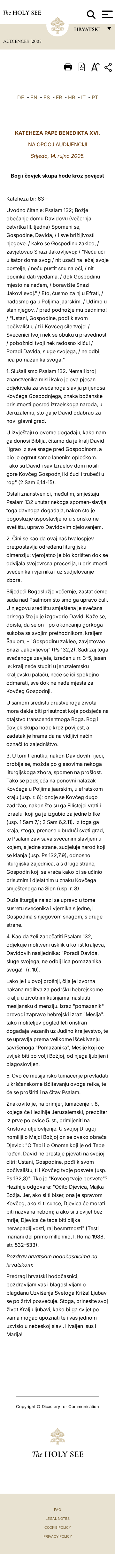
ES (46, 97)
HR (71, 97)
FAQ (57, 1509)
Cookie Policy (57, 1527)
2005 (37, 41)
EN (33, 97)
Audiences (16, 41)
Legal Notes (58, 1518)
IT (83, 97)
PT (95, 97)
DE (20, 97)
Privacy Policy (57, 1536)
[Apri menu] (106, 14)
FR (59, 97)
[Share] (108, 68)
